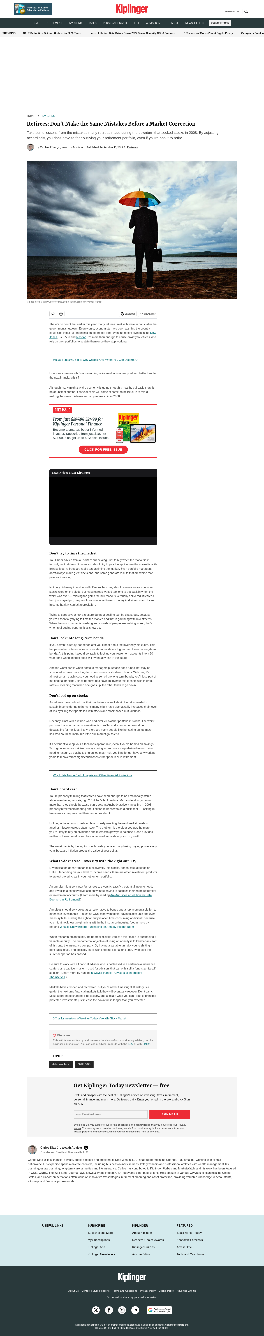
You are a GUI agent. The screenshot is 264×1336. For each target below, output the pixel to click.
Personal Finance (115, 23)
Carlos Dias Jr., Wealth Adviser (62, 147)
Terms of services (120, 1124)
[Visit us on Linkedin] (135, 1314)
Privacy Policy (148, 1294)
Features (132, 147)
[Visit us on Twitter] (96, 1314)
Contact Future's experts (96, 1294)
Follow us (130, 313)
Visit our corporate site (176, 1328)
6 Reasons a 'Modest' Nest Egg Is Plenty (208, 33)
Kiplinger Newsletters (101, 1257)
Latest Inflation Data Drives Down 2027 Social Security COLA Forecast (132, 33)
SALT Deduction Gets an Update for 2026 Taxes (52, 33)
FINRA (146, 1043)
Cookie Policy (166, 1294)
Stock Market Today (189, 1236)
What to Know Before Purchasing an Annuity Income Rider (97, 926)
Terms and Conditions (124, 1294)
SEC (130, 1043)
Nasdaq (81, 337)
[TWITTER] (87, 1147)
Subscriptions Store (100, 1236)
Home (31, 115)
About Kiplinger (142, 1236)
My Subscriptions (99, 1243)
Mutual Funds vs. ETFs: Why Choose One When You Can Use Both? (95, 359)
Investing (75, 23)
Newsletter (150, 313)
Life (137, 23)
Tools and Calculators (190, 1257)
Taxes (92, 23)
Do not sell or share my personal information (132, 1300)
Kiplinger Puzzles (143, 1250)
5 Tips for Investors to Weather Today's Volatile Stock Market (89, 1018)
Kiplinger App (96, 1250)
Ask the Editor (141, 1257)
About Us (73, 1294)
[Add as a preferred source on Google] (157, 1314)
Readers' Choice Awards (148, 1243)
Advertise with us (186, 1294)
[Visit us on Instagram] (122, 1314)
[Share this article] (52, 314)
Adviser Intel (155, 23)
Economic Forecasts (190, 1243)
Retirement (54, 23)
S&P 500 (84, 1064)
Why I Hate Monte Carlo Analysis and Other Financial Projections (92, 775)
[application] (103, 507)
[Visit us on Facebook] (109, 1314)
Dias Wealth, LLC (126, 1159)
